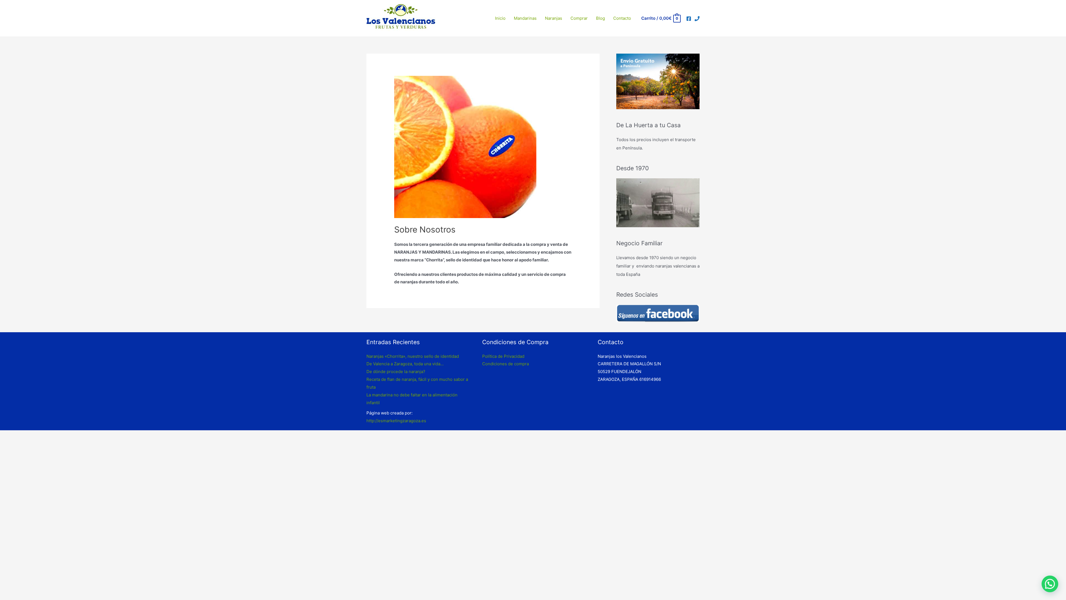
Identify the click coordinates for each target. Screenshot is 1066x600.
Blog (600, 18)
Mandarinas (525, 18)
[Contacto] (697, 18)
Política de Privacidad (503, 356)
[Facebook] (688, 18)
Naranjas (553, 18)
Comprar (579, 18)
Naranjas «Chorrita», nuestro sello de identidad (412, 356)
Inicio (500, 18)
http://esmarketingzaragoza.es (396, 420)
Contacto (622, 18)
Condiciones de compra (505, 363)
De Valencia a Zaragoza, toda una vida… (405, 363)
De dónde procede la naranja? (395, 371)
